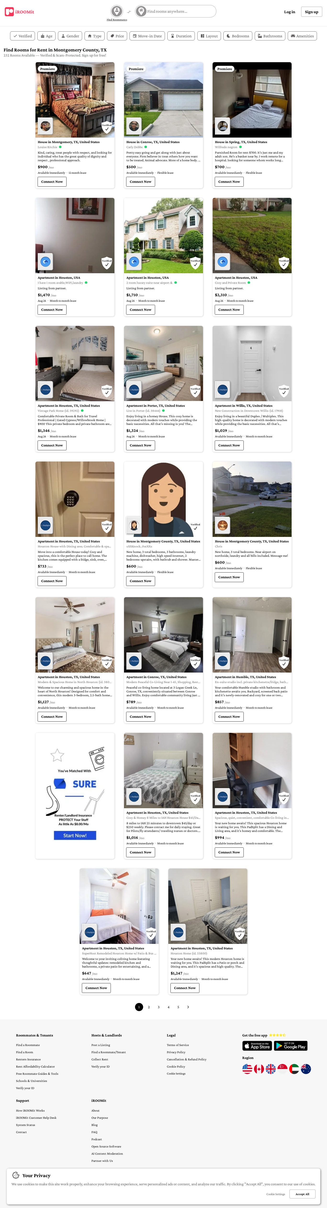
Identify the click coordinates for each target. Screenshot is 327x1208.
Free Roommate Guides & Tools (37, 1073)
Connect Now (52, 181)
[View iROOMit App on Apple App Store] (257, 1050)
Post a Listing (100, 1045)
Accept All (302, 1194)
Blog (94, 1125)
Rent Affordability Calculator (35, 1066)
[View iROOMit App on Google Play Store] (291, 1050)
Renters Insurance (28, 1059)
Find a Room (24, 1052)
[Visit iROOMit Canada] (259, 1073)
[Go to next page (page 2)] (188, 1007)
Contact (21, 1132)
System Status (25, 1125)
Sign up (311, 11)
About (95, 1110)
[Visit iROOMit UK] (271, 1073)
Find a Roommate (28, 1045)
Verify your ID (25, 1088)
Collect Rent (99, 1059)
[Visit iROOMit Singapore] (282, 1073)
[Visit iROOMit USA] (247, 1073)
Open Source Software (106, 1146)
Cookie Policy (176, 1066)
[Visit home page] (19, 11)
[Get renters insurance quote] (74, 796)
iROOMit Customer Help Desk (36, 1117)
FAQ (94, 1132)
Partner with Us (102, 1161)
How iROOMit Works (30, 1110)
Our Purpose (99, 1117)
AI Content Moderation (107, 1153)
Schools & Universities (31, 1081)
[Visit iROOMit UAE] (294, 1073)
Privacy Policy (176, 1052)
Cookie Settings (176, 1073)
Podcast (96, 1139)
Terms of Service (178, 1045)
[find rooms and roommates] (129, 12)
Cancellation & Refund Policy (186, 1059)
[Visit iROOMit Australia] (306, 1073)
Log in (289, 11)
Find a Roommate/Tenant (108, 1052)
